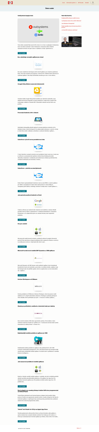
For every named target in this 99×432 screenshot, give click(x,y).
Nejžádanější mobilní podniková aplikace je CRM (32, 333)
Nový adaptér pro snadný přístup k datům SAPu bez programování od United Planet (38, 391)
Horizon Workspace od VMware (27, 279)
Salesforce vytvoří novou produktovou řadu (31, 139)
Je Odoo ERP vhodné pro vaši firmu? (69, 30)
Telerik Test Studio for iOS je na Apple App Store (33, 409)
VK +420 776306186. (25, 428)
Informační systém (71, 2)
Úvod (63, 2)
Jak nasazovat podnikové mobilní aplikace (31, 361)
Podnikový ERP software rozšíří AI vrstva (70, 18)
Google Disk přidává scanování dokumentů (31, 84)
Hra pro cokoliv (22, 223)
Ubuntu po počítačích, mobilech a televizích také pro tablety (36, 306)
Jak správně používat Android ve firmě (30, 195)
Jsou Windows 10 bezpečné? (68, 23)
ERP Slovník (80, 2)
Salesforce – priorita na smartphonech (29, 168)
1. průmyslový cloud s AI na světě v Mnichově (71, 20)
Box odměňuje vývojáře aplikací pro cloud (30, 57)
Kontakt (87, 2)
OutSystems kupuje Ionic (25, 15)
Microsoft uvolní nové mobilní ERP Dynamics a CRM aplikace (36, 250)
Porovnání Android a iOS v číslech (28, 112)
